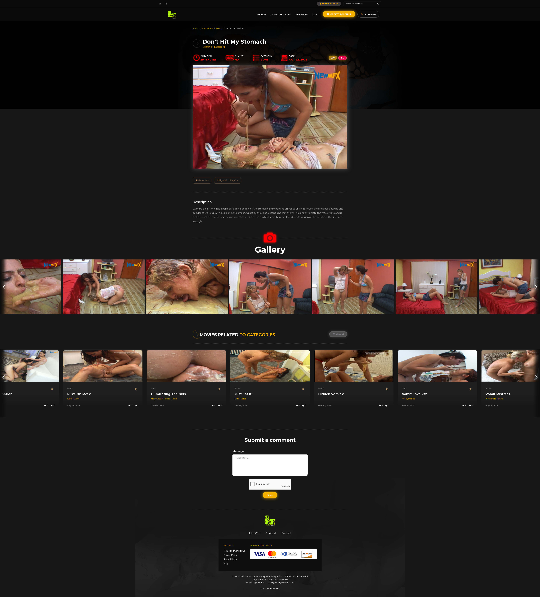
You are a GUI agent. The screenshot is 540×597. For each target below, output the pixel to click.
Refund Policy (230, 559)
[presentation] (3, 287)
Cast (315, 14)
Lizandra (219, 46)
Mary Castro (157, 398)
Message (238, 451)
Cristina (207, 46)
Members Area (330, 4)
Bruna (500, 398)
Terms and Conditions (234, 551)
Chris (237, 398)
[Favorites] (53, 389)
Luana (76, 398)
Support (271, 533)
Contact (286, 533)
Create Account (340, 14)
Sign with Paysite (228, 180)
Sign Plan (370, 14)
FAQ (225, 563)
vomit (218, 29)
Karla (70, 398)
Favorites (203, 180)
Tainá (174, 398)
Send (270, 495)
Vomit (70, 388)
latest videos (207, 29)
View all (339, 334)
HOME (195, 29)
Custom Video (281, 14)
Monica (411, 398)
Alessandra (491, 398)
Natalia (167, 398)
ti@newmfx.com (261, 582)
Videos (261, 14)
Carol (243, 398)
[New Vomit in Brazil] (172, 14)
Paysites (301, 14)
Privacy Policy (230, 555)
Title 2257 (254, 533)
